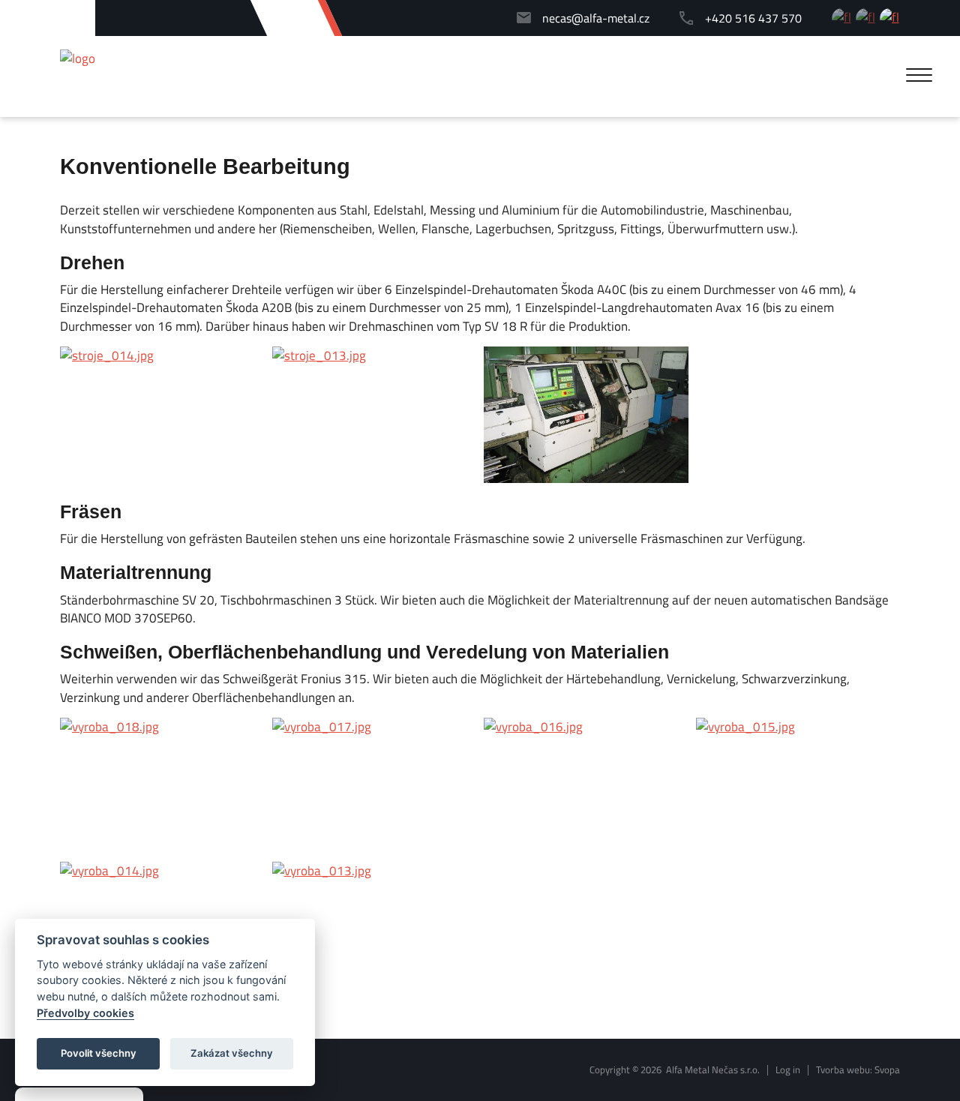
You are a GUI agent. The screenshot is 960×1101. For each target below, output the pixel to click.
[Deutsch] (890, 18)
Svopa (887, 1069)
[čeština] (842, 18)
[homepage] (77, 59)
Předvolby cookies (85, 1012)
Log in (788, 1069)
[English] (866, 18)
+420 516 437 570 (753, 18)
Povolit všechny (98, 1053)
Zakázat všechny (231, 1053)
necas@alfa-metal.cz (596, 18)
